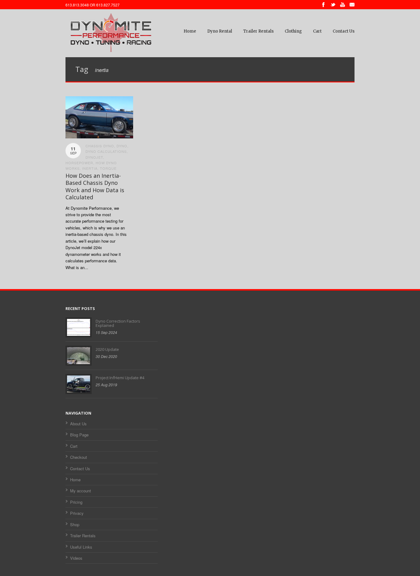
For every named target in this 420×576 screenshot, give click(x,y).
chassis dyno (99, 145)
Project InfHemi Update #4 (120, 377)
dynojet (94, 157)
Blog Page (79, 435)
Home (190, 31)
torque (108, 168)
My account (80, 491)
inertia (89, 168)
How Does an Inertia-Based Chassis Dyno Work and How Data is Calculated (94, 186)
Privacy (77, 513)
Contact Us (344, 31)
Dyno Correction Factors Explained (118, 323)
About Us (78, 424)
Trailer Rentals (258, 31)
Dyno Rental (219, 31)
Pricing (76, 502)
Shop (74, 524)
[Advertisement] (210, 411)
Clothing (293, 31)
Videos (76, 558)
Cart (317, 31)
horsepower (79, 162)
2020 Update (107, 349)
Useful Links (81, 547)
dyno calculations (106, 151)
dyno (122, 145)
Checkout (78, 457)
